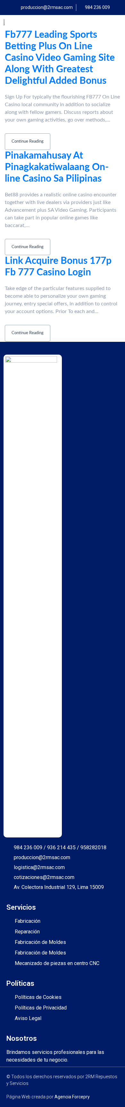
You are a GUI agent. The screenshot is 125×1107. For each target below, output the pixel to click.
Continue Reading (28, 141)
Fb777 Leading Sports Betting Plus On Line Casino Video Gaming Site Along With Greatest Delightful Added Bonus (60, 58)
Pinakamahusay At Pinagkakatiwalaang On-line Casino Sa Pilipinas (57, 167)
